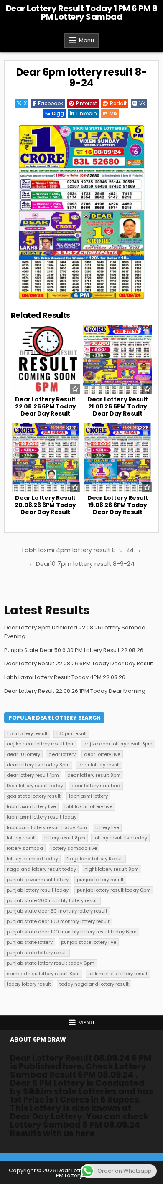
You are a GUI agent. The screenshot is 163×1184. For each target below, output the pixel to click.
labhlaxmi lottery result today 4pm (47, 827)
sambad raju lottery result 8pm (43, 973)
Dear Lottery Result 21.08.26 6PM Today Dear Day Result (117, 406)
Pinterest (86, 103)
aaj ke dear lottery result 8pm (118, 743)
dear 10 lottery (23, 754)
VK (142, 103)
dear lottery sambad (95, 785)
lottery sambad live (74, 848)
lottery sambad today (32, 858)
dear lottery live (102, 754)
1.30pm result (71, 733)
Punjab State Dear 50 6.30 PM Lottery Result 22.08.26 (73, 650)
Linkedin (86, 113)
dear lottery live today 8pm (38, 764)
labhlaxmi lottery (88, 796)
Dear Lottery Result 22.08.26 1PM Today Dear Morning (74, 691)
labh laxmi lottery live (31, 806)
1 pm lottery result (27, 733)
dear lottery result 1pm (33, 775)
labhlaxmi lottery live (88, 806)
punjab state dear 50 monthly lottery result (57, 911)
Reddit (118, 103)
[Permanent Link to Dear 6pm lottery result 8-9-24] (82, 212)
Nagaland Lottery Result (94, 858)
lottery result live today (120, 837)
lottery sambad (25, 848)
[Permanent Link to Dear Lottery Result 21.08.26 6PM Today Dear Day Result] (117, 359)
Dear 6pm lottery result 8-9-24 (81, 77)
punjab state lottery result (37, 952)
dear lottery (62, 754)
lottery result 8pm (64, 837)
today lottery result (29, 984)
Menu (86, 40)
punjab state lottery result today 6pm (50, 963)
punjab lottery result (100, 879)
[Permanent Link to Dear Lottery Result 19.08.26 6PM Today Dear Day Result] (117, 457)
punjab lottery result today (38, 890)
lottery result (21, 837)
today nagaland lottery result (94, 984)
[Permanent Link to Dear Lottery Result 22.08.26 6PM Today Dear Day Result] (45, 359)
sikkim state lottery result (118, 973)
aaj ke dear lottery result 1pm (41, 743)
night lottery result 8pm (111, 869)
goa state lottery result (34, 796)
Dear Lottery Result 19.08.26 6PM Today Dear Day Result (117, 505)
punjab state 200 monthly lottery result (52, 900)
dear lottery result (99, 764)
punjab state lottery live (88, 942)
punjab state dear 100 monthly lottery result (58, 921)
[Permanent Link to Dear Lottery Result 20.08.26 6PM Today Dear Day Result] (45, 457)
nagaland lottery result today (41, 869)
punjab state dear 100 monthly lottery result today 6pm (72, 931)
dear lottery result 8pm (94, 775)
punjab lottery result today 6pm (114, 890)
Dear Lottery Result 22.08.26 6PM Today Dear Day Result (45, 406)
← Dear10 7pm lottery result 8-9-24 (81, 564)
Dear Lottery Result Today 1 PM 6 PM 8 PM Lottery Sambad (82, 13)
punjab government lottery (38, 879)
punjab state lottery (30, 942)
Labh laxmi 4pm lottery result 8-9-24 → (81, 550)
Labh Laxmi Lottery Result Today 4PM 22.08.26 (64, 677)
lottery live (107, 827)
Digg (58, 113)
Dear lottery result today (35, 785)
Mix (113, 113)
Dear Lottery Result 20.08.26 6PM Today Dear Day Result (45, 505)
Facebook (50, 103)
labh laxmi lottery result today (41, 817)
